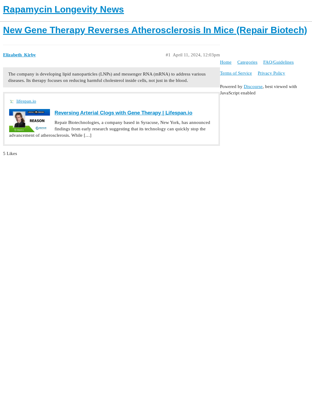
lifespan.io (26, 101)
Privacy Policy (271, 73)
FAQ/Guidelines (278, 62)
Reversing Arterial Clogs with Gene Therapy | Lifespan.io (123, 113)
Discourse (253, 86)
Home (226, 62)
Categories (247, 62)
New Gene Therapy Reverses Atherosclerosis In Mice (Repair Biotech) (155, 30)
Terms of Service (236, 73)
